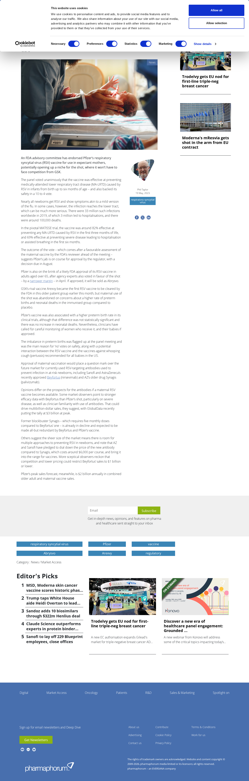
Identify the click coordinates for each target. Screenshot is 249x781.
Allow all (216, 10)
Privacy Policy (163, 743)
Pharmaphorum (49, 767)
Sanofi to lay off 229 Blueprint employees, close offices (54, 639)
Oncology (91, 693)
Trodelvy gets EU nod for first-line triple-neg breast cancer (205, 81)
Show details (202, 44)
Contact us (135, 743)
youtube (22, 749)
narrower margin (41, 281)
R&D (148, 693)
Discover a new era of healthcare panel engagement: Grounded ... (193, 626)
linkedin (28, 749)
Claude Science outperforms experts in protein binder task (53, 628)
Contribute (161, 727)
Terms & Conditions (203, 727)
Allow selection (216, 23)
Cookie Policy (163, 735)
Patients (121, 693)
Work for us (198, 735)
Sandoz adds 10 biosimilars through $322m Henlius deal (53, 613)
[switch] (111, 44)
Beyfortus (53, 377)
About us (133, 727)
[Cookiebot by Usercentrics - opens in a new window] (25, 44)
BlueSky (34, 749)
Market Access (56, 693)
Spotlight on (221, 693)
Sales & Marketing (182, 693)
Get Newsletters (36, 740)
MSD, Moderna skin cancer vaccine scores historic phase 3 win (54, 590)
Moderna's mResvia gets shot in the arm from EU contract (205, 143)
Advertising (135, 735)
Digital (24, 693)
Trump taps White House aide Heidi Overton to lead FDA (51, 603)
